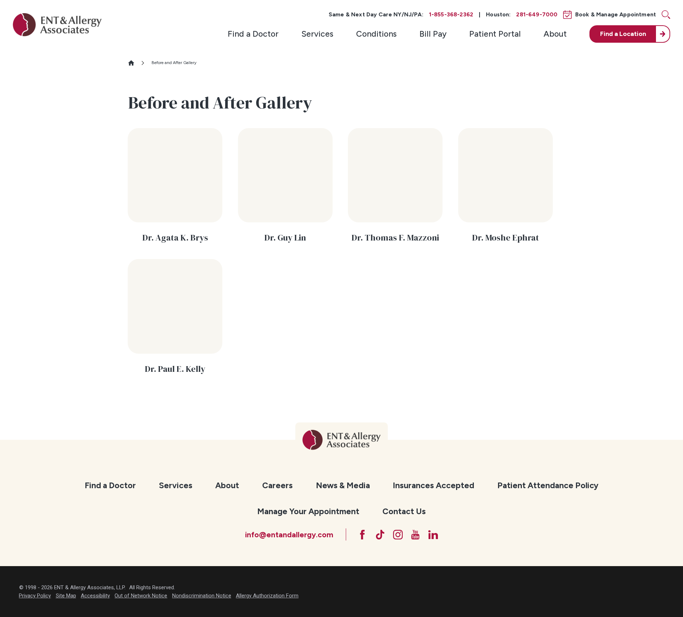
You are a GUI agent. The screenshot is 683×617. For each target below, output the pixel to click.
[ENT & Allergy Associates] (57, 24)
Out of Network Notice (141, 595)
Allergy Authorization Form (267, 595)
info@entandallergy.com (289, 534)
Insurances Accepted (433, 485)
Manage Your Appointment (308, 511)
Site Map (66, 595)
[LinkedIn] (433, 534)
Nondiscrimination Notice (201, 595)
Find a (623, 34)
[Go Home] (134, 63)
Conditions (376, 34)
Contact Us (404, 511)
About (555, 34)
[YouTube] (415, 534)
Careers (277, 485)
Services (317, 34)
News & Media (343, 485)
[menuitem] (253, 34)
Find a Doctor (253, 34)
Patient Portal (495, 34)
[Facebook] (362, 534)
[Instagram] (398, 534)
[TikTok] (380, 534)
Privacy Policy (35, 595)
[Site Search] (666, 14)
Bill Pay (432, 34)
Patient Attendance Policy (547, 485)
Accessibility (95, 595)
